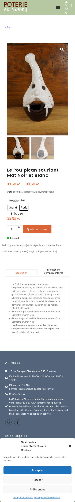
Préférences (37, 489)
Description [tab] (21, 272)
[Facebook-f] (17, 422)
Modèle (14, 200)
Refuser (38, 479)
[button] (70, 446)
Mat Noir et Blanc (30, 191)
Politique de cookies (23, 497)
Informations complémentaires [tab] (53, 271)
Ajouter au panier (37, 229)
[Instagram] (8, 422)
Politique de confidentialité (47, 497)
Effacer (17, 213)
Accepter (37, 470)
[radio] (13, 207)
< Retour (9, 27)
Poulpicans (47, 191)
